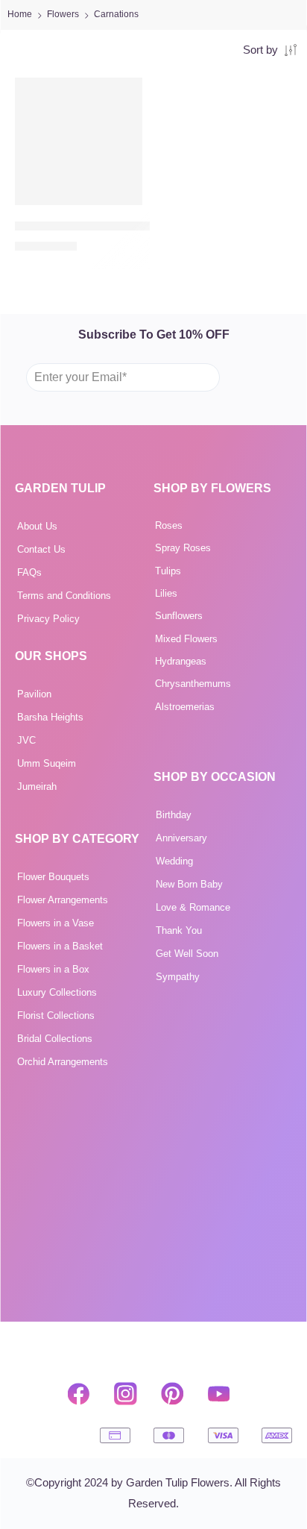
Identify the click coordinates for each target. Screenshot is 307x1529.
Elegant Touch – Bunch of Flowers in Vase (126, 225)
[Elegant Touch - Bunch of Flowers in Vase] (78, 141)
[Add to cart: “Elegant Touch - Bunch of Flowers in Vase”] (121, 203)
